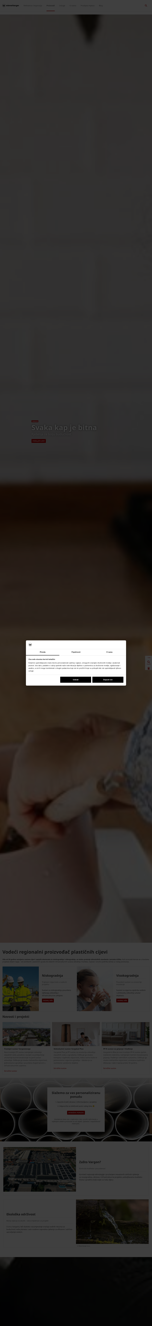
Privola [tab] (42, 652)
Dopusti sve (107, 680)
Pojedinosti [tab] (76, 652)
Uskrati (75, 680)
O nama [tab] (109, 652)
